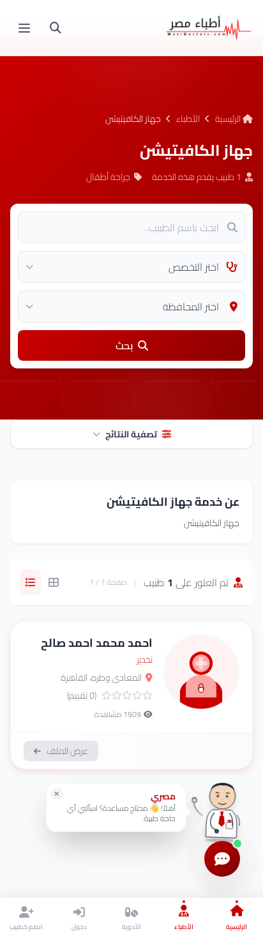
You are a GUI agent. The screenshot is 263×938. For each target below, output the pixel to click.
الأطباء (188, 118)
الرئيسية (229, 118)
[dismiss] (56, 793)
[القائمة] (24, 28)
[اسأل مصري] (222, 812)
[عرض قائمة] (30, 582)
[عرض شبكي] (53, 582)
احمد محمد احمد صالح (97, 642)
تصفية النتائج (131, 434)
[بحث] (55, 28)
